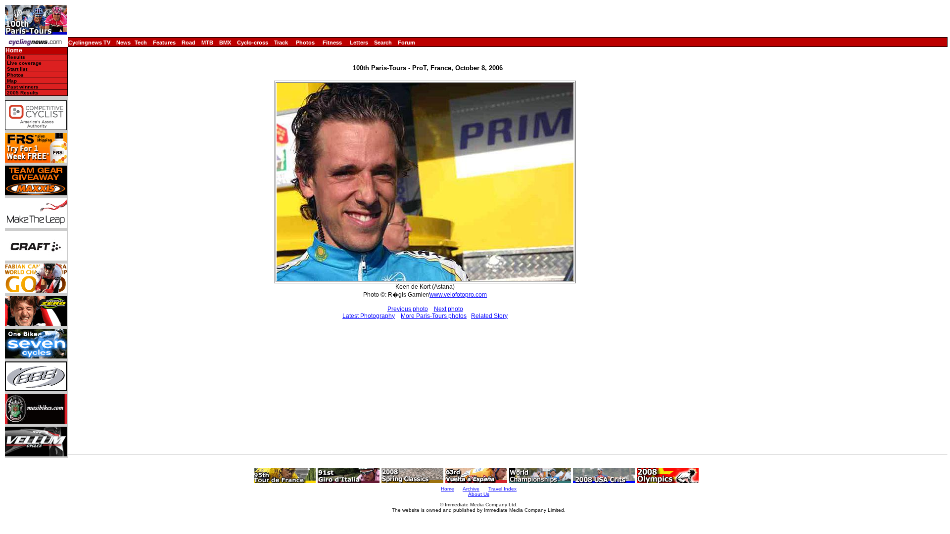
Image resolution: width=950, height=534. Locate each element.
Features (164, 42)
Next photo (448, 309)
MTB (207, 42)
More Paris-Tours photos (434, 315)
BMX (225, 42)
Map (12, 81)
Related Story (489, 315)
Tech (141, 42)
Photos (305, 42)
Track (281, 42)
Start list (17, 69)
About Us (478, 494)
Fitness (332, 42)
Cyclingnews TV (89, 42)
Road (188, 42)
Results (16, 57)
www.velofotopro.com (458, 294)
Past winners (23, 86)
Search (383, 42)
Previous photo (407, 309)
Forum (406, 42)
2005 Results (23, 92)
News (123, 42)
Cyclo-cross (252, 42)
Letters (359, 42)
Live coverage (24, 63)
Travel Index (502, 488)
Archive (471, 488)
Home (13, 50)
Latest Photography (368, 315)
